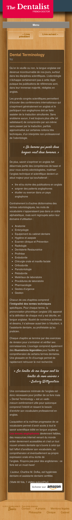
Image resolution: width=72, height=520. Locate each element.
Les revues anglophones (24, 433)
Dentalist (28, 6)
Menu (36, 25)
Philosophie (35, 512)
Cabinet (65, 512)
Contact (26, 508)
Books (12, 509)
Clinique (51, 512)
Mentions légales (60, 508)
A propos (40, 508)
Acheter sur (39, 487)
